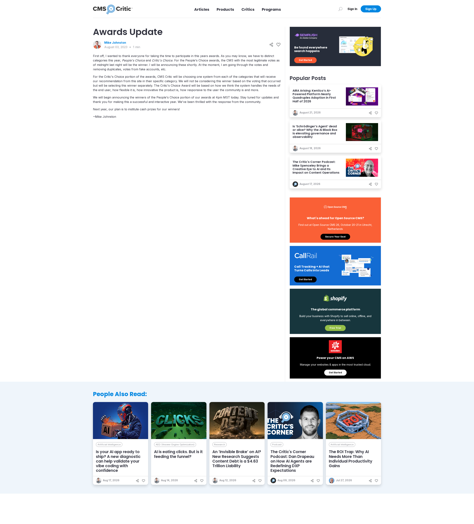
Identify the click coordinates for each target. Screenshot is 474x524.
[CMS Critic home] (112, 8)
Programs (271, 9)
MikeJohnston (115, 42)
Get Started (305, 60)
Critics (247, 9)
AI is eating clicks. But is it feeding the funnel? (178, 454)
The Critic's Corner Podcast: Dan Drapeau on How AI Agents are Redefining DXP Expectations (292, 461)
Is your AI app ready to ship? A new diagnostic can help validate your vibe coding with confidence (118, 461)
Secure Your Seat (335, 236)
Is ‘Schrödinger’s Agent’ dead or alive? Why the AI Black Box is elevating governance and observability (315, 131)
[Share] (271, 44)
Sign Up (370, 9)
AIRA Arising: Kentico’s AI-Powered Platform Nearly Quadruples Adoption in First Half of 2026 (314, 95)
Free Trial (335, 328)
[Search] (340, 8)
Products (225, 9)
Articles (201, 9)
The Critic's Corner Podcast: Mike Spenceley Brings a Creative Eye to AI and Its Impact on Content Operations (316, 167)
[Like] (278, 44)
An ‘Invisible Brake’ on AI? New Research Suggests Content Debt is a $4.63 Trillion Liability (236, 458)
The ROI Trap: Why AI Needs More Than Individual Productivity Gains (350, 458)
